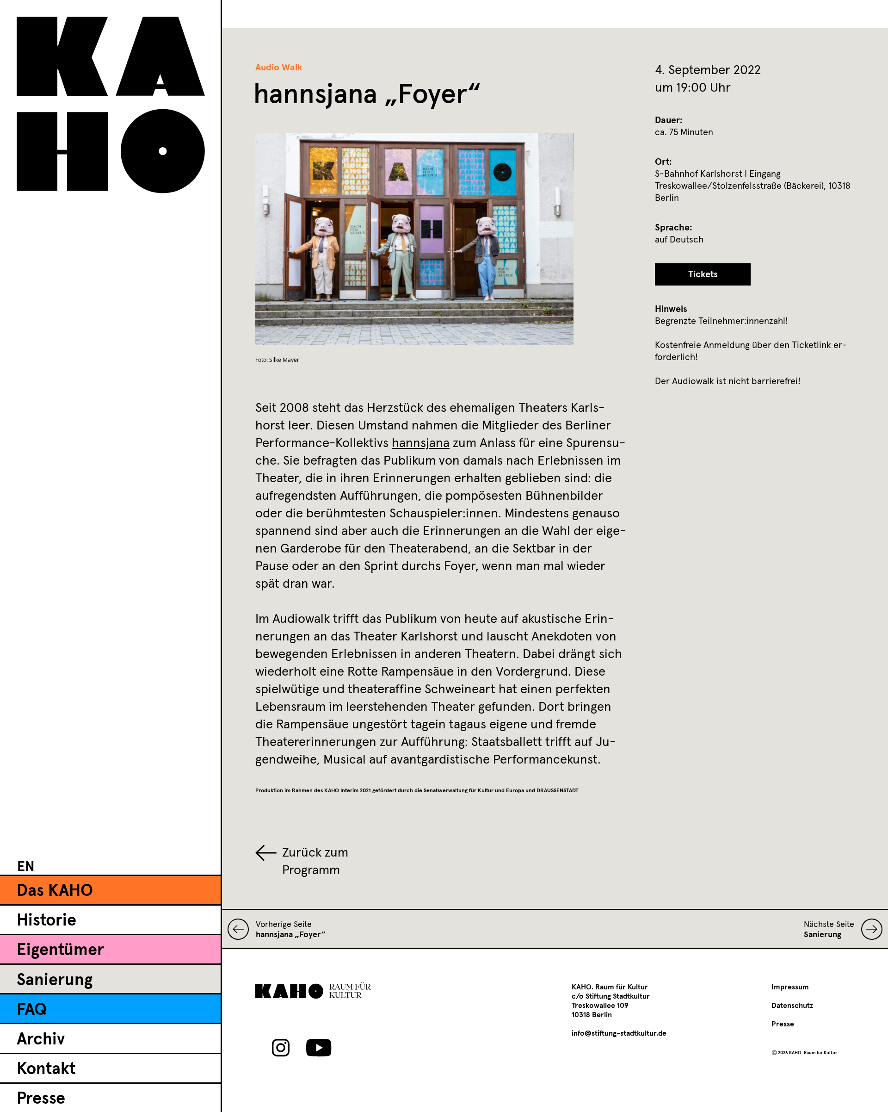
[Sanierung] (868, 929)
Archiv (41, 1039)
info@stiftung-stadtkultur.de (619, 1033)
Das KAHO (55, 891)
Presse (41, 1099)
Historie (46, 921)
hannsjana (421, 443)
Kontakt (46, 1069)
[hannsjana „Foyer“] (242, 929)
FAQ (32, 1010)
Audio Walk (278, 67)
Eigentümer (60, 950)
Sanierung (54, 980)
